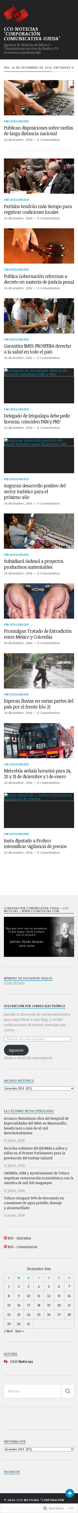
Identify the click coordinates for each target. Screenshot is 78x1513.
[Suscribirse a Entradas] (5, 1238)
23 (18, 1314)
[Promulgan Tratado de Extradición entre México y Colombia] (39, 601)
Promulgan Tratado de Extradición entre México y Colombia (38, 634)
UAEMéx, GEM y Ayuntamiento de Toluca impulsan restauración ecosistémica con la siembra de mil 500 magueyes (38, 1178)
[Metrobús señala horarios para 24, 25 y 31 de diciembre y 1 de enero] (39, 740)
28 (69, 1314)
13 (59, 1295)
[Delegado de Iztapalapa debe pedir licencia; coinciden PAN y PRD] (39, 385)
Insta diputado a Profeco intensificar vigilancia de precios (35, 843)
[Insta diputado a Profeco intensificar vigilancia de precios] (39, 810)
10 (28, 1295)
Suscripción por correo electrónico (34, 1006)
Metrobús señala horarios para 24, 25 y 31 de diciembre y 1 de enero (37, 773)
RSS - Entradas (19, 1238)
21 (69, 1305)
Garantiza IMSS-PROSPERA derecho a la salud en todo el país (37, 349)
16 (18, 1305)
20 (59, 1305)
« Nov (8, 1331)
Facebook (12, 1472)
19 (48, 1305)
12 (48, 1295)
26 (48, 1314)
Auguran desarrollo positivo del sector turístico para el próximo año (34, 491)
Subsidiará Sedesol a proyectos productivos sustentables (33, 564)
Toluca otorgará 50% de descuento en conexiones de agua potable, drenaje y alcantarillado (34, 1203)
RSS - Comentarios (22, 1246)
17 (28, 1305)
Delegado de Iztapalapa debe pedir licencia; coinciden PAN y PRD (37, 418)
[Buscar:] (39, 1391)
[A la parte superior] (69, 1493)
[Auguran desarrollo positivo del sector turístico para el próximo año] (39, 455)
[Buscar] (67, 1391)
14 (69, 1295)
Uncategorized (16, 121)
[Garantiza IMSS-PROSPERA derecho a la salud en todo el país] (39, 315)
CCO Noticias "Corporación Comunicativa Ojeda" (32, 33)
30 (19, 1323)
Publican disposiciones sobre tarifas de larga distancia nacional (38, 130)
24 (28, 1314)
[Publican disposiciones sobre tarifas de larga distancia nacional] (39, 97)
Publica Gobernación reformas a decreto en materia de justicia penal (39, 279)
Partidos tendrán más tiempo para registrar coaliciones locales (38, 209)
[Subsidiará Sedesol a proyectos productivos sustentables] (39, 531)
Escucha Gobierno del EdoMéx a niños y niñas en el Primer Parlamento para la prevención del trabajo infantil (35, 1153)
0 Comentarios (48, 139)
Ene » (19, 1331)
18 (38, 1305)
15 (9, 1305)
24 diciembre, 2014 (18, 139)
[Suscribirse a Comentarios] (5, 1246)
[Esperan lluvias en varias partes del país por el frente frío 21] (39, 670)
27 (59, 1314)
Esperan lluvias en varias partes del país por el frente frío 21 (38, 704)
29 (9, 1323)
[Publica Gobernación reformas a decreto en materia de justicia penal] (39, 246)
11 (38, 1295)
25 (39, 1314)
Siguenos (16, 1050)
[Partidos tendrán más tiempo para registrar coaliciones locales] (39, 176)
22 (9, 1314)
